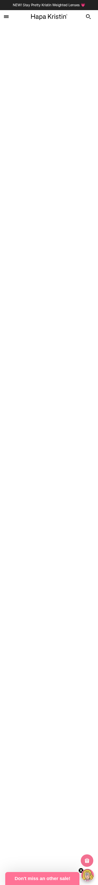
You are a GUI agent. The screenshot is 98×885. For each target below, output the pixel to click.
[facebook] (35, 783)
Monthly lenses (49, 817)
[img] (90, 16)
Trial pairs (49, 832)
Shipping (49, 744)
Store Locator (49, 721)
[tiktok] (62, 783)
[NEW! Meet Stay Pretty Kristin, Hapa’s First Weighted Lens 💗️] (49, 373)
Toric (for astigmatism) (49, 825)
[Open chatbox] (87, 875)
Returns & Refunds (49, 736)
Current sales (49, 801)
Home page (55, 69)
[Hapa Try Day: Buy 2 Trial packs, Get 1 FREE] (49, 254)
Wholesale (49, 752)
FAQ (49, 728)
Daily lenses (49, 809)
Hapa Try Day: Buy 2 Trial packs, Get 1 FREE (39, 310)
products (60, 75)
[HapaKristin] (49, 16)
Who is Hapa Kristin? (49, 705)
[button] (42, 878)
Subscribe (49, 653)
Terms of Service (49, 841)
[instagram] (49, 783)
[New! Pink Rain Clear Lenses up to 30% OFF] (49, 496)
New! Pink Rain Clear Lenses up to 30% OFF (39, 551)
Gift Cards (49, 712)
